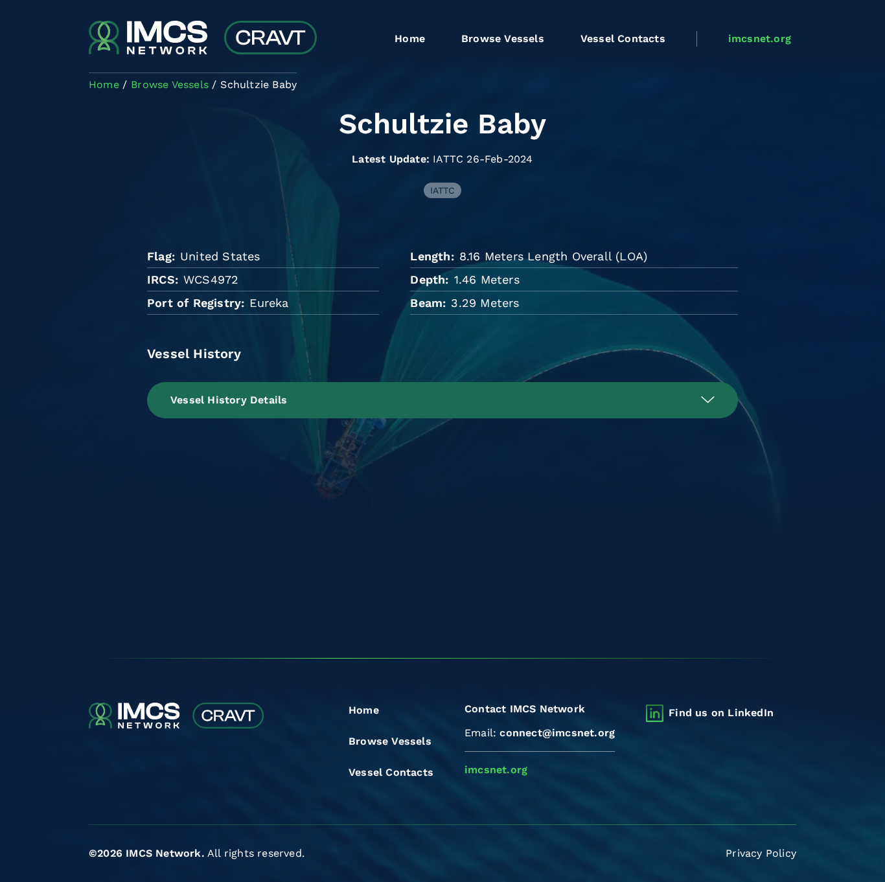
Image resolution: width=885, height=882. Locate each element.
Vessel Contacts (622, 38)
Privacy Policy (761, 853)
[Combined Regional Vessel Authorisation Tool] (203, 39)
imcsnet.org (759, 38)
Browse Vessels (502, 38)
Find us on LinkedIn (721, 713)
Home (410, 38)
